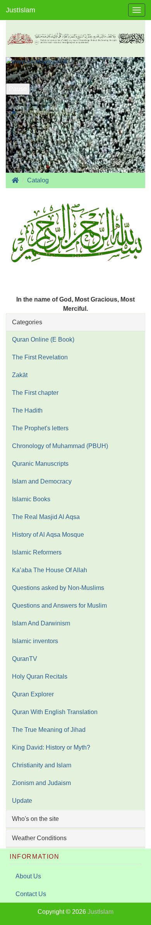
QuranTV (24, 658)
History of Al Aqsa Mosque (48, 534)
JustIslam (20, 10)
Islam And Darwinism (41, 623)
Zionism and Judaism (41, 783)
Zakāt (19, 375)
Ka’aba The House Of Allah (49, 570)
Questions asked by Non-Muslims (58, 588)
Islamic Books (31, 499)
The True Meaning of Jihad (49, 729)
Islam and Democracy (42, 481)
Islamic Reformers (37, 552)
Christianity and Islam (41, 765)
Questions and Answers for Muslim (59, 605)
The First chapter (35, 392)
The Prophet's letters (40, 428)
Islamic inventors (35, 641)
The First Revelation (40, 357)
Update (22, 800)
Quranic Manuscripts (40, 463)
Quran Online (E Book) (43, 339)
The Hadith (27, 410)
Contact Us (30, 894)
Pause (18, 89)
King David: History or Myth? (51, 747)
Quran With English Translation (55, 712)
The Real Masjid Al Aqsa (46, 517)
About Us (28, 876)
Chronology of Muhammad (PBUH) (60, 446)
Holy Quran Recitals (39, 676)
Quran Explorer (33, 694)
